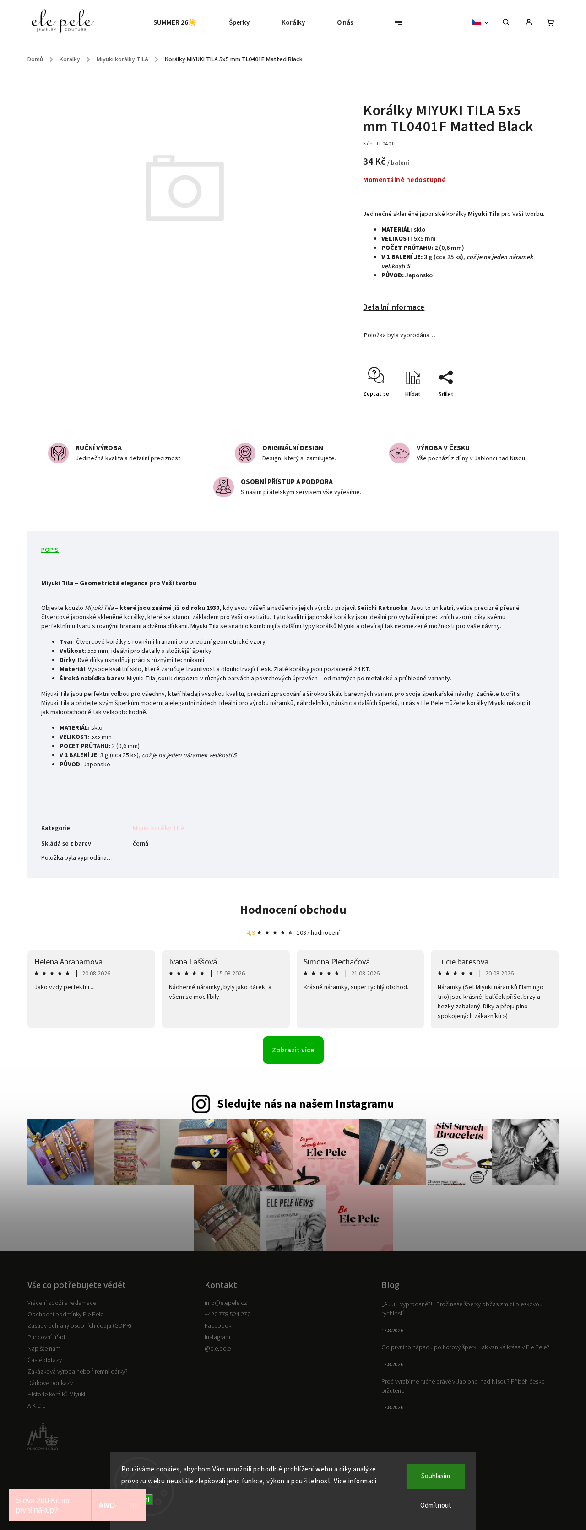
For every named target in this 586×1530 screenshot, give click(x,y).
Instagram (217, 1337)
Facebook (218, 1326)
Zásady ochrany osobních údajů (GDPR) (79, 1326)
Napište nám (43, 1348)
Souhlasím (435, 1476)
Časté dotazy (44, 1360)
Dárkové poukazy (50, 1383)
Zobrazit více (293, 1050)
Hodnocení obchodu (293, 909)
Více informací (355, 1481)
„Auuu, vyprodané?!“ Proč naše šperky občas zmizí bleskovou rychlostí (462, 1309)
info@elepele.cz (226, 1303)
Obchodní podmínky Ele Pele (65, 1314)
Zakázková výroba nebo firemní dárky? (77, 1371)
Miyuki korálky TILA (158, 828)
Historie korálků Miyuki (56, 1394)
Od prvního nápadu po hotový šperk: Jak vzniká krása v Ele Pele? (465, 1347)
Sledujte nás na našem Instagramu (305, 1104)
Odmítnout (435, 1505)
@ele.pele (218, 1348)
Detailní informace (393, 307)
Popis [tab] (50, 550)
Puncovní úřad (46, 1337)
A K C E (36, 1406)
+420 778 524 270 (227, 1314)
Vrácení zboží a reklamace (61, 1303)
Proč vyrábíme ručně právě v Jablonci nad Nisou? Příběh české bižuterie (462, 1386)
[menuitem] (183, 23)
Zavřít (518, 410)
